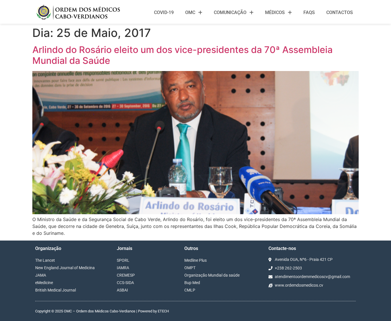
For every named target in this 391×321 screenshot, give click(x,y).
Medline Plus (195, 260)
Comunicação (230, 12)
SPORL (123, 260)
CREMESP (126, 275)
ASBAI (122, 290)
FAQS (309, 12)
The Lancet (45, 260)
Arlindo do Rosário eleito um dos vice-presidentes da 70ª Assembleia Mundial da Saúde (182, 55)
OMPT (190, 267)
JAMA (40, 275)
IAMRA (123, 267)
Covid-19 (164, 12)
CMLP (189, 290)
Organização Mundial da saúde (212, 275)
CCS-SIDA (125, 282)
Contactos (339, 12)
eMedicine (44, 282)
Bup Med (192, 282)
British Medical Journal (55, 290)
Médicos (275, 12)
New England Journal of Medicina (65, 267)
